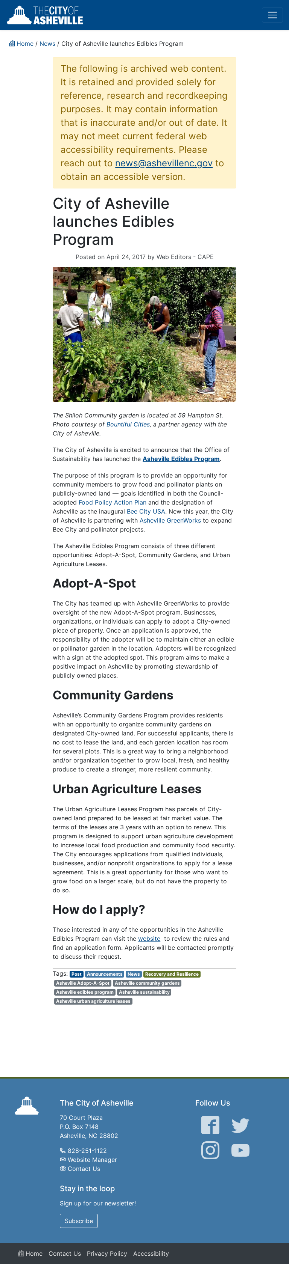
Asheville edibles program (85, 992)
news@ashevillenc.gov (164, 163)
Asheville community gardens (147, 983)
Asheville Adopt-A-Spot (83, 983)
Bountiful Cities (128, 424)
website (149, 938)
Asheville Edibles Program (181, 459)
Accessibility (151, 1253)
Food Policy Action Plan (112, 502)
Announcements (105, 974)
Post (76, 974)
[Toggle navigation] (272, 15)
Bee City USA (146, 511)
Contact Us (84, 1168)
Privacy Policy (107, 1253)
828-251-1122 (87, 1150)
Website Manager (92, 1159)
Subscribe (79, 1221)
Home (33, 1253)
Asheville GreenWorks (170, 520)
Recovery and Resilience (172, 974)
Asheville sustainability (144, 992)
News (134, 974)
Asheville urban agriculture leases (93, 1001)
